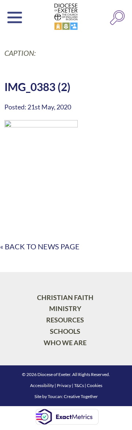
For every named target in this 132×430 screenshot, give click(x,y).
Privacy (64, 385)
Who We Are (65, 343)
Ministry (65, 308)
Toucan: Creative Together (73, 396)
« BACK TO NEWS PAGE (40, 246)
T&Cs (79, 385)
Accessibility (42, 385)
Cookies (94, 385)
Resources (65, 320)
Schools (65, 331)
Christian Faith (65, 297)
